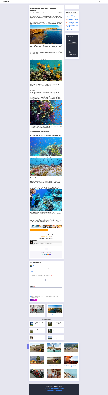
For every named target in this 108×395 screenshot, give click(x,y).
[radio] (41, 237)
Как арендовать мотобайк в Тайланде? (36, 378)
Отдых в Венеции (49, 352)
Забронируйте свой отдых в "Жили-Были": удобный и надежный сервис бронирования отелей (71, 366)
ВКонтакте (44, 254)
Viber (50, 254)
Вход (101, 1)
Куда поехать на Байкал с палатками (53, 365)
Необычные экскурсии (72, 54)
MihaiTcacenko (36, 241)
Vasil (33, 265)
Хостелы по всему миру (72, 42)
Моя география (5, 1)
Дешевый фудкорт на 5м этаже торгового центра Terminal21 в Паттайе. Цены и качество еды (39, 337)
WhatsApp (42, 254)
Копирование (62, 388)
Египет (46, 248)
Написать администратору (58, 390)
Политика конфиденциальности (55, 388)
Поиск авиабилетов (72, 46)
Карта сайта (52, 390)
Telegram (46, 254)
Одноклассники (48, 254)
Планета (49, 390)
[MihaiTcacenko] (31, 242)
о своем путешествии (74, 6)
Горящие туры (71, 44)
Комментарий (32, 286)
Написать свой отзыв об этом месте (39, 230)
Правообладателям (47, 388)
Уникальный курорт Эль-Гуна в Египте (54, 314)
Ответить (31, 271)
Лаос (31, 365)
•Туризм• (47, 390)
